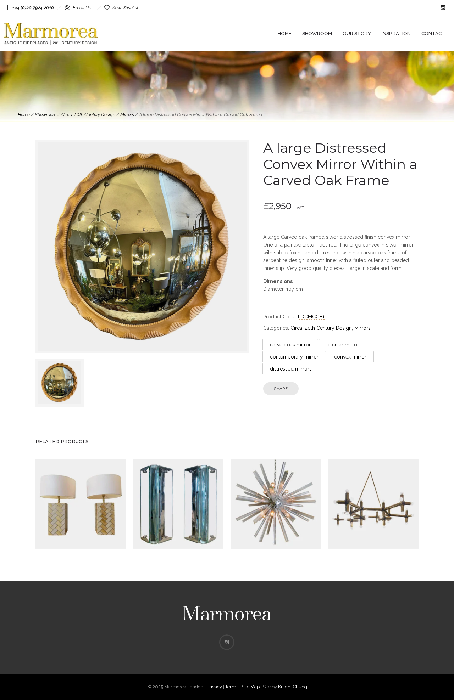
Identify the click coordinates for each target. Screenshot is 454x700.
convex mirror (350, 357)
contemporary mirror (294, 357)
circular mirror (342, 345)
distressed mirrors (291, 369)
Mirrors (127, 114)
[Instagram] (442, 8)
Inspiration (396, 33)
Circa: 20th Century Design (88, 114)
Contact (433, 33)
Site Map (251, 686)
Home (285, 33)
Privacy (214, 686)
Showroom (317, 33)
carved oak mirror (290, 345)
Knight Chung (292, 686)
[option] (59, 383)
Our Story (357, 33)
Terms (231, 686)
